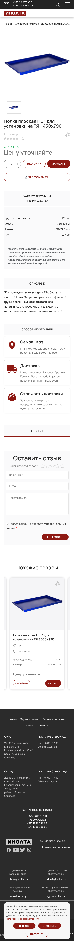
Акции (13, 719)
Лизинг (30, 725)
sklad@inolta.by (56, 879)
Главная (8, 23)
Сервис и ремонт (29, 719)
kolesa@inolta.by (18, 879)
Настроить (37, 934)
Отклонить (49, 926)
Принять (24, 926)
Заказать (53, 683)
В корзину (34, 163)
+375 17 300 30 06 (37, 827)
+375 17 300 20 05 (23, 5)
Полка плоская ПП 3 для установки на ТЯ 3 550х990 (33, 637)
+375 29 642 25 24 (37, 819)
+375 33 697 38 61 (23, 2)
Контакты (43, 725)
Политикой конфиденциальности (22, 919)
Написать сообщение (57, 847)
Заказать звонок (55, 841)
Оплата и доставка (54, 719)
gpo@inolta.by (56, 896)
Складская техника (26, 23)
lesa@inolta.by (18, 896)
